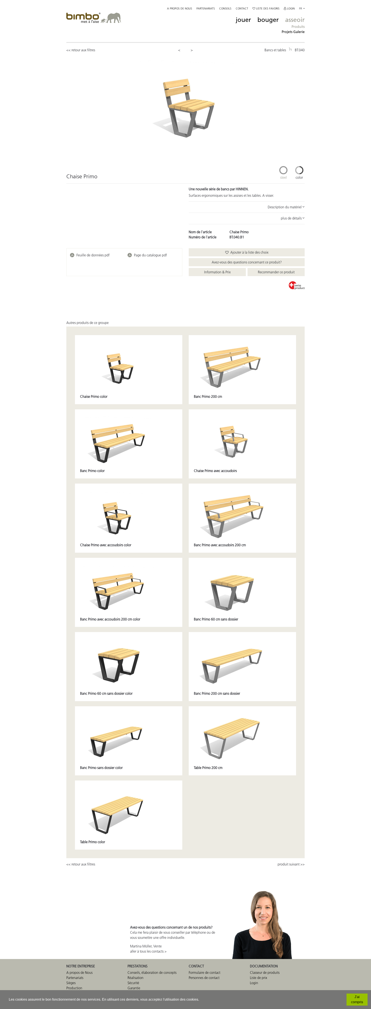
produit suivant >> (291, 864)
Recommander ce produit (276, 272)
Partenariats (205, 8)
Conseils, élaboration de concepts (152, 972)
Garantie (134, 988)
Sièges (71, 983)
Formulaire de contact (204, 972)
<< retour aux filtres (80, 50)
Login (290, 8)
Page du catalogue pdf (150, 255)
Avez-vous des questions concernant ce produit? (247, 262)
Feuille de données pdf (92, 255)
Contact (242, 8)
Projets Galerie (293, 32)
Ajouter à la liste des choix (248, 252)
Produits (298, 26)
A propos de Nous (79, 972)
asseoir (295, 20)
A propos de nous (179, 8)
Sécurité (133, 983)
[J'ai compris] (357, 1000)
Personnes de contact (204, 978)
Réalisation (135, 978)
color (299, 177)
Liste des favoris (267, 8)
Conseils (225, 8)
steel (283, 177)
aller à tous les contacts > (148, 951)
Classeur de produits (265, 972)
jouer (243, 20)
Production (74, 988)
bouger (268, 20)
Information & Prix (217, 272)
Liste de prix (258, 978)
